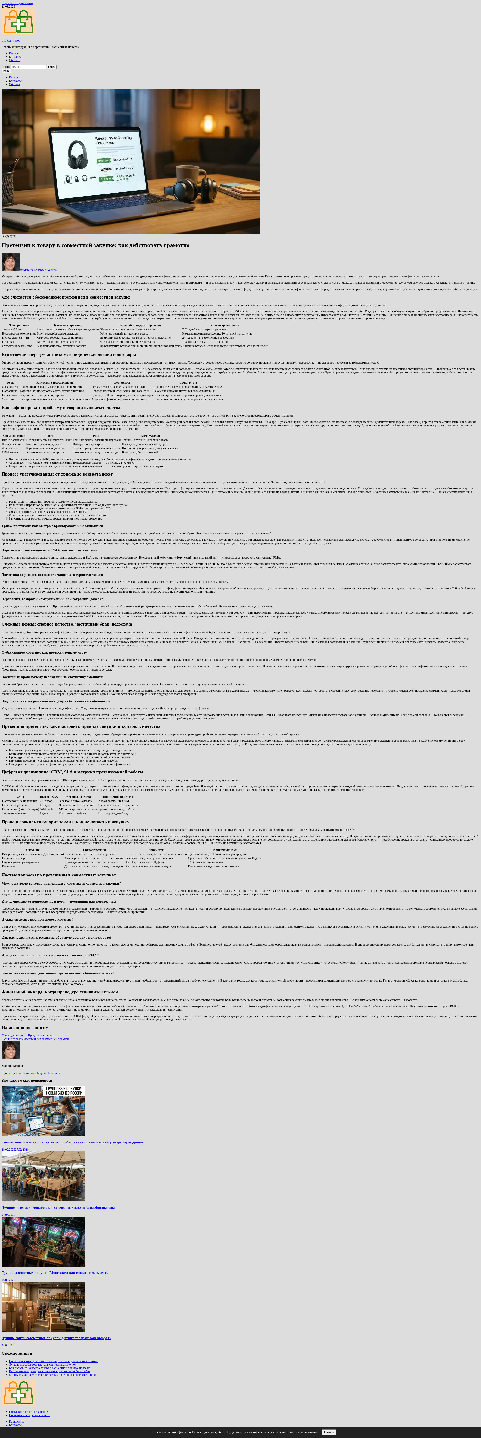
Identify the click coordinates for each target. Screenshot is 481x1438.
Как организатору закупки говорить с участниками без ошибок (49, 1371)
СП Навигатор (11, 40)
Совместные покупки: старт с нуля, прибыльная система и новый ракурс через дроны (72, 1142)
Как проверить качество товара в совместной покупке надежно (49, 1367)
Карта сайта (16, 1421)
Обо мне (14, 60)
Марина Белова (33, 269)
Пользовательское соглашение (28, 1411)
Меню (6, 70)
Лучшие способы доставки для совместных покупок (42, 1364)
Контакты (15, 56)
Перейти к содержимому (17, 3)
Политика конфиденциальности (29, 1415)
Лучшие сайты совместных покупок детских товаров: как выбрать (56, 1338)
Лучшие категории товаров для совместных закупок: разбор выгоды (58, 1207)
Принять (329, 1432)
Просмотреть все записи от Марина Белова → (31, 1073)
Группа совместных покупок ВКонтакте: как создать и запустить (55, 1273)
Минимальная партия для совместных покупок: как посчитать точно (53, 1374)
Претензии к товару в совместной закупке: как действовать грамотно (53, 1361)
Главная (14, 53)
